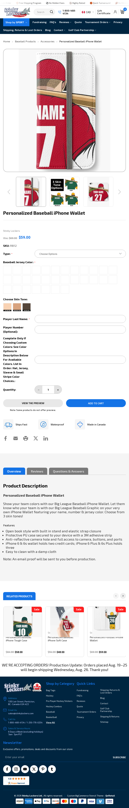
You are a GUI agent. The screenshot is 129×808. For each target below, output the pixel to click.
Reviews (64, 22)
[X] (34, 769)
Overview (14, 471)
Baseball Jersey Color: (19, 262)
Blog (48, 29)
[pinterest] (43, 769)
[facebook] (7, 769)
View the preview (33, 403)
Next (122, 110)
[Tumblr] (52, 769)
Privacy (118, 22)
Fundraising (40, 22)
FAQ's (53, 22)
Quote (78, 22)
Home (6, 41)
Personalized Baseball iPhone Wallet (80, 41)
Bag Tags (50, 690)
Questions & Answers (68, 471)
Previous (6, 110)
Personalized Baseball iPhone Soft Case (60, 639)
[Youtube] (25, 769)
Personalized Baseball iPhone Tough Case (18, 639)
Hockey (49, 695)
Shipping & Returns (109, 716)
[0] (122, 12)
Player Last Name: (16, 319)
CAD (88, 12)
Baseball (50, 711)
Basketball (51, 717)
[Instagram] (16, 769)
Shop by (15, 22)
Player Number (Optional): (13, 329)
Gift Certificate (103, 12)
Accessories (47, 41)
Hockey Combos (54, 706)
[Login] (115, 12)
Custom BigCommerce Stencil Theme (85, 795)
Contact (59, 29)
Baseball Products (25, 41)
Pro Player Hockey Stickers (59, 701)
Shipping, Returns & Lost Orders (22, 29)
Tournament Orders (97, 22)
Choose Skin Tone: (15, 299)
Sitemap (104, 721)
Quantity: (9, 389)
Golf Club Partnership (81, 29)
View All (50, 722)
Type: (7, 253)
